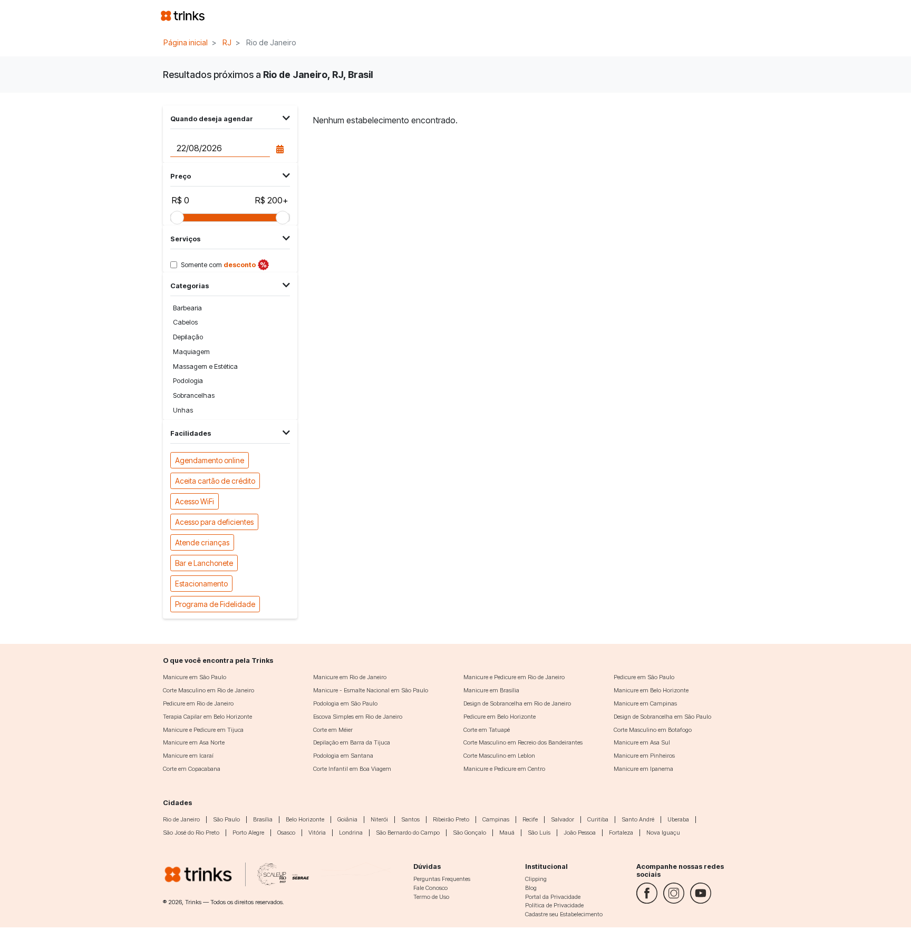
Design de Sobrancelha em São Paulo (662, 716)
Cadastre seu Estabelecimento (564, 914)
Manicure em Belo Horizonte (651, 690)
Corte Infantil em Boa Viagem (352, 768)
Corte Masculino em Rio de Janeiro (208, 690)
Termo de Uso (431, 896)
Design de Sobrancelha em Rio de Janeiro (517, 703)
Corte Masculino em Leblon (499, 755)
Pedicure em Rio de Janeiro (198, 703)
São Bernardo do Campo (408, 832)
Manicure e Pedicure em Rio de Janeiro (514, 677)
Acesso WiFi (194, 501)
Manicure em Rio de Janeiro (349, 677)
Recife (530, 819)
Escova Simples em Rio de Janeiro (357, 716)
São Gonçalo (469, 832)
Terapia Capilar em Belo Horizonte (207, 716)
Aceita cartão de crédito (215, 480)
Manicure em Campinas (645, 703)
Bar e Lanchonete (204, 563)
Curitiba (597, 819)
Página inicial (185, 42)
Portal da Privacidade (552, 896)
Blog (531, 888)
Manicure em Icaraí (188, 755)
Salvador (562, 819)
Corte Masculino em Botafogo (653, 729)
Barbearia (187, 308)
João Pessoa (580, 832)
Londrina (351, 832)
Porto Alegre (248, 832)
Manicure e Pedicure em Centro (504, 768)
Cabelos (185, 322)
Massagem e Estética (205, 366)
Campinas (495, 819)
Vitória (317, 832)
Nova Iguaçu (663, 832)
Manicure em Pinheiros (644, 755)
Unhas (183, 410)
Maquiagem (191, 352)
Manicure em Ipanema (643, 768)
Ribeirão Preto (451, 819)
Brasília (263, 819)
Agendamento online (209, 460)
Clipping (536, 879)
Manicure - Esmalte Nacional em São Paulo (370, 690)
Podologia (188, 381)
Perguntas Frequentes (441, 879)
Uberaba (678, 819)
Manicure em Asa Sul (642, 742)
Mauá (507, 832)
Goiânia (347, 819)
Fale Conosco (430, 888)
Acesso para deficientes (214, 521)
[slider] (177, 217)
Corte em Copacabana (191, 768)
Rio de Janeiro (181, 819)
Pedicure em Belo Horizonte (499, 716)
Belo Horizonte (305, 819)
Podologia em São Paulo (345, 703)
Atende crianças (202, 542)
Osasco (286, 832)
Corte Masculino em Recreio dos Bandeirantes (523, 742)
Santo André (638, 819)
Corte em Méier (333, 729)
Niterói (379, 819)
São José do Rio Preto (191, 832)
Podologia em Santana (343, 755)
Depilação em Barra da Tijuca (351, 742)
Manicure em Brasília (491, 690)
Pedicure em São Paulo (644, 677)
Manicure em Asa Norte (194, 742)
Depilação (188, 337)
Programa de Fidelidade (215, 604)
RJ (226, 42)
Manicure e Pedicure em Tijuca (203, 729)
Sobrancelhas (194, 395)
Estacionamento (201, 583)
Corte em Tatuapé (486, 729)
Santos (410, 819)
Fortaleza (621, 832)
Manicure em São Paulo (194, 677)
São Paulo (226, 819)
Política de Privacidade (554, 905)
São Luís (539, 832)
